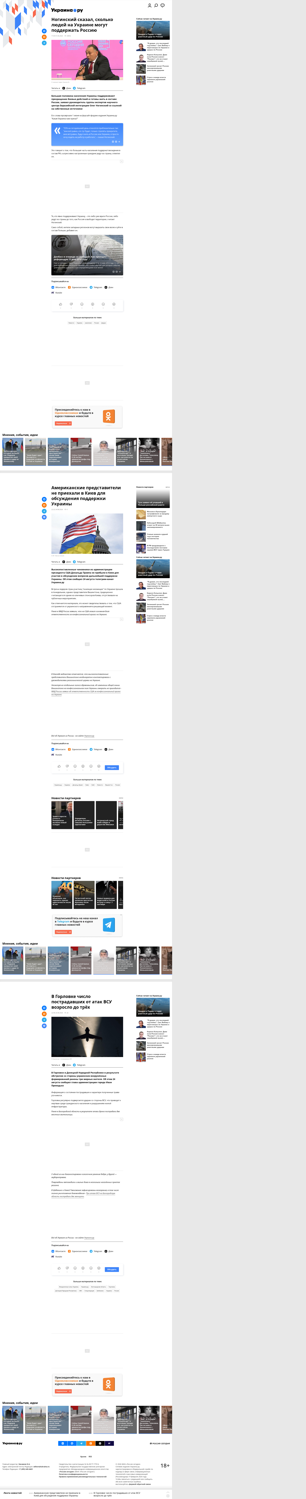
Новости (71, 323)
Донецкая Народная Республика (65, 1291)
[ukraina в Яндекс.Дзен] (100, 1443)
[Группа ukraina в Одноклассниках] (90, 1443)
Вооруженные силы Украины (69, 1287)
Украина (79, 323)
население (88, 323)
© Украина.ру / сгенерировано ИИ (61, 1059)
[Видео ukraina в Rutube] (109, 1443)
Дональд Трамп (78, 785)
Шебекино (100, 1291)
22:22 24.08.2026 (57, 509)
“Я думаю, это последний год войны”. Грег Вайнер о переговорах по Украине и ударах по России (158, 46)
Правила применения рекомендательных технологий (83, 1476)
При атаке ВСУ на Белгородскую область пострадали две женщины (83, 1195)
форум (103, 323)
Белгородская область (98, 1287)
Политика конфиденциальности (73, 1474)
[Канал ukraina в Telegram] (81, 1443)
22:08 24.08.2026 (57, 1013)
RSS (90, 1456)
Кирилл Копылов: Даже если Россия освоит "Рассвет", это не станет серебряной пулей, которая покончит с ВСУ (157, 58)
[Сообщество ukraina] (72, 1443)
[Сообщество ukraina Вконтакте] (62, 1443)
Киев (87, 785)
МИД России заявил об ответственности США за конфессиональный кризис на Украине (86, 693)
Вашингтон (109, 785)
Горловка (112, 1287)
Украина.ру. (89, 735)
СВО (80, 1291)
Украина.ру (58, 785)
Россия (96, 323)
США (92, 785)
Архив (83, 1456)
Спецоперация (89, 1291)
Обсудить (112, 768)
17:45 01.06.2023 (57, 36)
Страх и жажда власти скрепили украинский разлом (156, 79)
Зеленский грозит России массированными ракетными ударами (158, 68)
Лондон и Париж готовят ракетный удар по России (150, 35)
